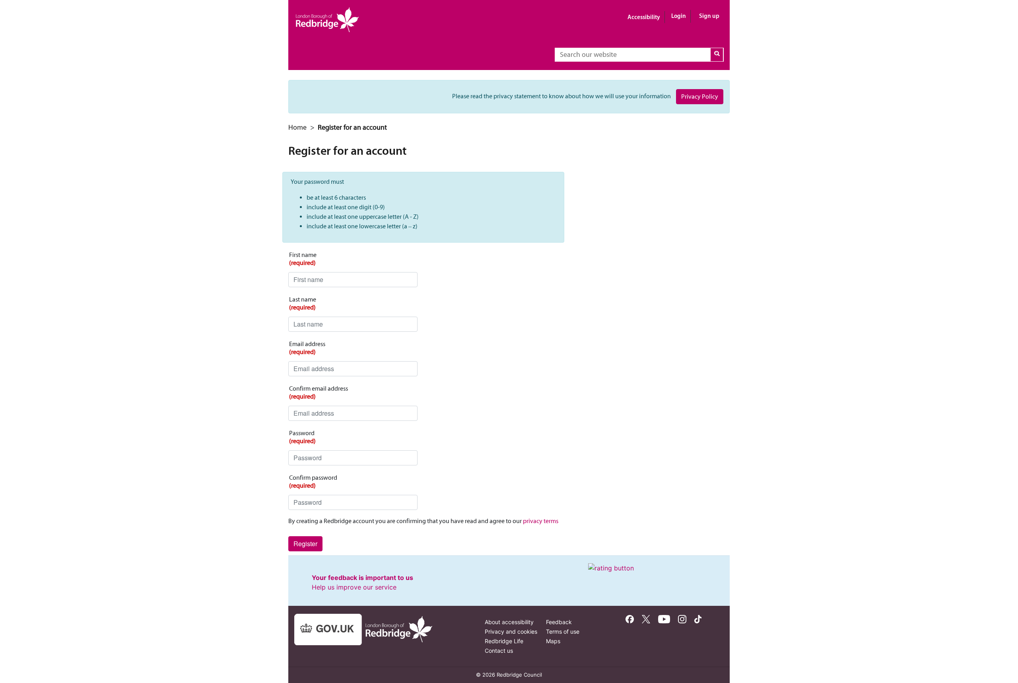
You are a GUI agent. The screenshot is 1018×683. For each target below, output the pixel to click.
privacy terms (540, 521)
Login (678, 15)
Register (305, 543)
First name (303, 259)
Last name (302, 303)
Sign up (709, 15)
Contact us (499, 650)
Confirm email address (318, 392)
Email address (307, 348)
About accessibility (509, 622)
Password (302, 437)
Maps (553, 641)
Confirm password (313, 481)
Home (297, 127)
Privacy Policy (699, 96)
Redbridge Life (504, 641)
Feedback (559, 622)
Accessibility (644, 17)
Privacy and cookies (511, 631)
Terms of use (562, 631)
